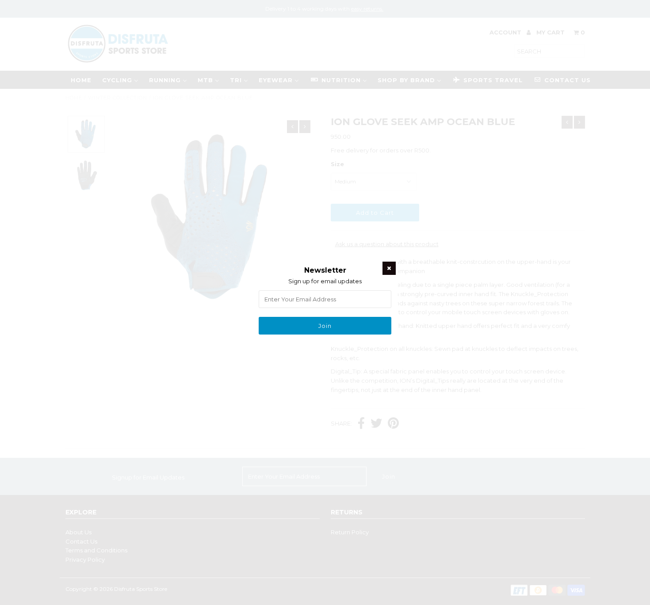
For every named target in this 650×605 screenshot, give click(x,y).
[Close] (389, 268)
